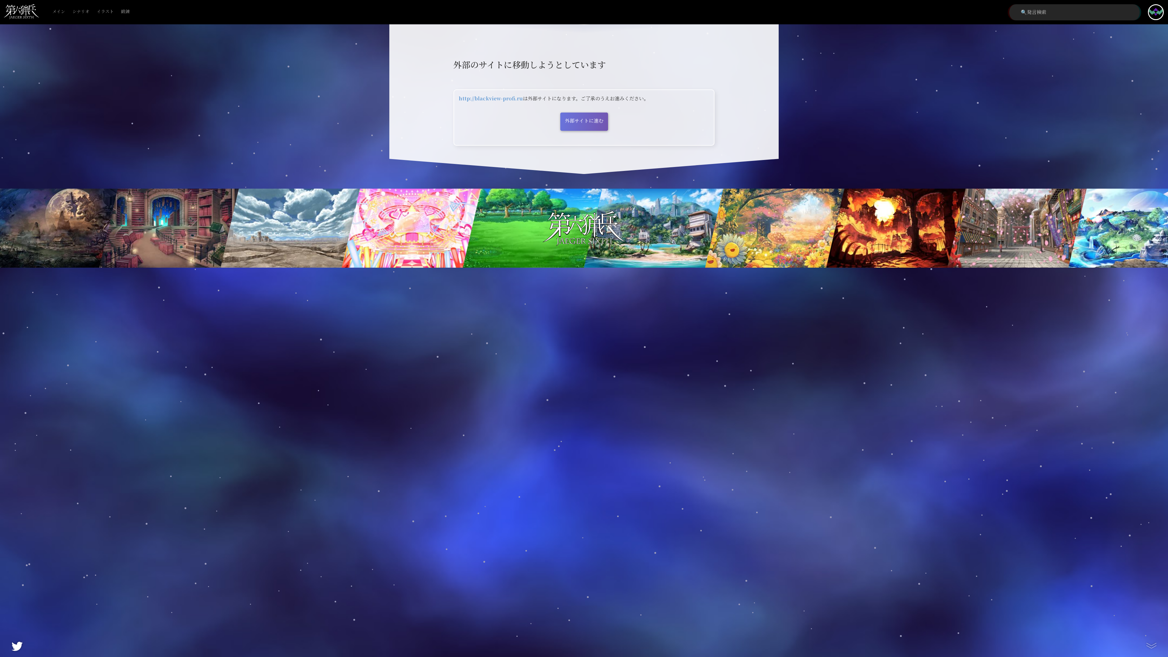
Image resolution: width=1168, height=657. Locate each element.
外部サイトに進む (584, 121)
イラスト (105, 11)
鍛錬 (125, 11)
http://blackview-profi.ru (491, 99)
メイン (58, 11)
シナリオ (80, 11)
